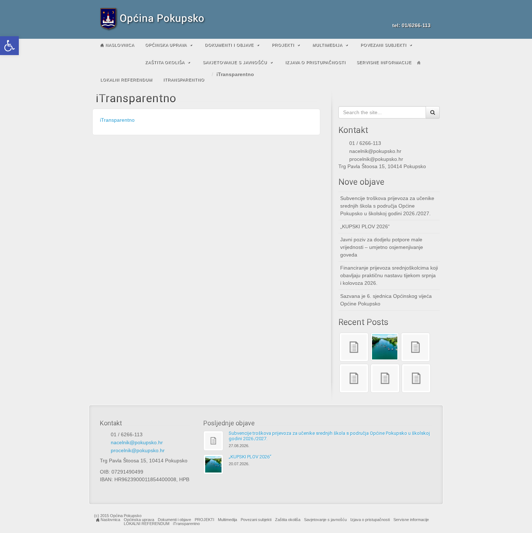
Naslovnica (119, 45)
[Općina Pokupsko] (266, 19)
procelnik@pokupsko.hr (376, 159)
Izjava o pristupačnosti (315, 62)
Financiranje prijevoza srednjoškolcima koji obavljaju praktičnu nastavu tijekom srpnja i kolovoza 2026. (389, 275)
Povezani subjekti (383, 45)
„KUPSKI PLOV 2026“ (365, 226)
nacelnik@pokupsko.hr (375, 151)
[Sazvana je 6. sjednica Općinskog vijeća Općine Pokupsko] (385, 378)
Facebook (416, 15)
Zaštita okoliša (165, 62)
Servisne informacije (383, 62)
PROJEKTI (283, 45)
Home (419, 62)
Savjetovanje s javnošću (235, 62)
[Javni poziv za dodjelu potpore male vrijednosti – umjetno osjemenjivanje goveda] (415, 347)
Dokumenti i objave (229, 45)
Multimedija (327, 45)
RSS (425, 15)
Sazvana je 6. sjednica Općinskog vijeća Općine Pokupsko (386, 300)
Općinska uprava (166, 45)
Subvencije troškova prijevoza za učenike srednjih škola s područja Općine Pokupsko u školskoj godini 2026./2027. (387, 205)
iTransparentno (183, 80)
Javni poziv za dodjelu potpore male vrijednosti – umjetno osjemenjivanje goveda (381, 247)
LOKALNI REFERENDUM (126, 80)
